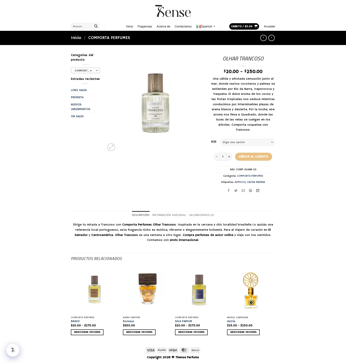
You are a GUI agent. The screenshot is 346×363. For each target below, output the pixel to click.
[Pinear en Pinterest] (250, 191)
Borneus (128, 321)
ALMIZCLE (240, 182)
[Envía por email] (243, 191)
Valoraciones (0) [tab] (201, 215)
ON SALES (77, 116)
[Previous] (71, 304)
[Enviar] (96, 26)
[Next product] (263, 38)
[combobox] (85, 70)
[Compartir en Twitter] (236, 191)
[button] (244, 26)
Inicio (129, 26)
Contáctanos (183, 26)
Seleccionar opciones (87, 332)
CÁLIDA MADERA (256, 182)
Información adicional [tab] (169, 215)
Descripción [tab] (141, 215)
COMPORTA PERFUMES (109, 37)
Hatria (231, 321)
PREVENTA (77, 97)
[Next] (275, 304)
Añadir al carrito (253, 156)
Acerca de (163, 26)
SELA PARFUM (183, 321)
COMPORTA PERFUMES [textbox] (85, 70)
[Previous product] (271, 38)
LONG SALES (79, 90)
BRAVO (75, 321)
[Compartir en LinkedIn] (257, 191)
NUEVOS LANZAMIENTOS (80, 107)
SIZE (213, 141)
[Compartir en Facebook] (228, 191)
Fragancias (145, 26)
